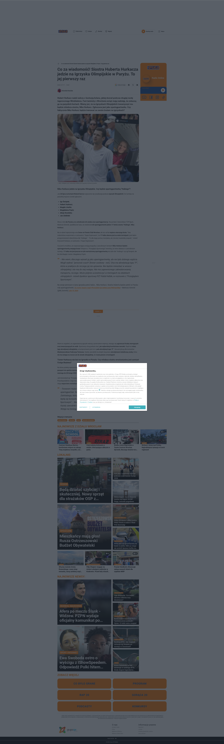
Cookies (90, 402)
